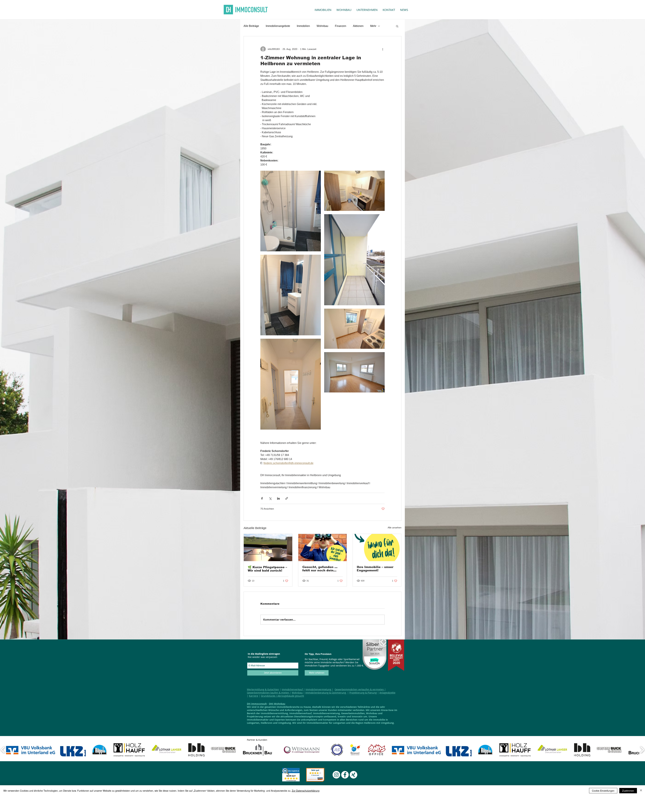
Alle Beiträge (251, 26)
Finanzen (340, 26)
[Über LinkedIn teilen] (278, 498)
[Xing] (353, 775)
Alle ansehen (394, 527)
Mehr (373, 26)
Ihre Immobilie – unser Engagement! (375, 568)
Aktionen (358, 26)
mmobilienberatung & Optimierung (326, 692)
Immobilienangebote (278, 26)
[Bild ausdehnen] (290, 211)
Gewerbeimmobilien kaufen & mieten (268, 692)
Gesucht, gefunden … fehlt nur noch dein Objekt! (319, 568)
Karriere (253, 695)
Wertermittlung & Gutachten (263, 689)
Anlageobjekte (387, 692)
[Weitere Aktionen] (383, 49)
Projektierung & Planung (363, 692)
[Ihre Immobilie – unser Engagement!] (377, 547)
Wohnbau (322, 26)
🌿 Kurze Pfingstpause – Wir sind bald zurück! (267, 568)
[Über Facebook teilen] (262, 498)
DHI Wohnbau (277, 703)
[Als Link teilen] (286, 498)
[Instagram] (336, 775)
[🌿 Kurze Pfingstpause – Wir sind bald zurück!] (268, 547)
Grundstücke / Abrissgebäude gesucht (282, 695)
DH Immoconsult (257, 703)
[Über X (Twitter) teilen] (270, 498)
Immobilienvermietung (319, 689)
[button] (397, 26)
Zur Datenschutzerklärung (305, 790)
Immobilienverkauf (293, 689)
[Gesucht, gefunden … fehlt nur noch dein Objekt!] (322, 547)
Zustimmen (628, 790)
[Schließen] (641, 790)
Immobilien (303, 26)
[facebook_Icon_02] (345, 775)
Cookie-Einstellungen (603, 790)
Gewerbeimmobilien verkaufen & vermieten (359, 689)
